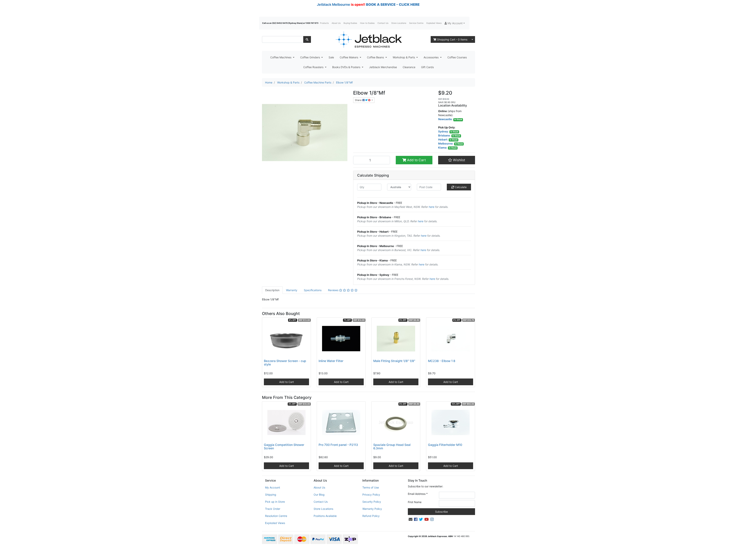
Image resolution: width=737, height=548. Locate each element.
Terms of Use (370, 487)
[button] (454, 23)
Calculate (460, 187)
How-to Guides (367, 23)
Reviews (333, 290)
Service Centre (416, 23)
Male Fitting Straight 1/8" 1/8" (394, 361)
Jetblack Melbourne (333, 4)
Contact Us (383, 23)
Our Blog (319, 494)
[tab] (272, 290)
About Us (336, 23)
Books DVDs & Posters (346, 67)
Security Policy (371, 501)
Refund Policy (371, 515)
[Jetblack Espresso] (368, 39)
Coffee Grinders (310, 57)
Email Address (418, 493)
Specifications (312, 290)
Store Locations (398, 23)
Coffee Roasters (313, 67)
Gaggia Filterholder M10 (445, 445)
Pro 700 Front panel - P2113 (338, 445)
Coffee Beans (376, 57)
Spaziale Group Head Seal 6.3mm (392, 446)
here (431, 206)
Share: (359, 100)
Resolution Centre (276, 515)
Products (324, 23)
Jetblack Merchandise (383, 67)
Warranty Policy (372, 508)
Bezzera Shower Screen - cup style (285, 362)
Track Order (272, 508)
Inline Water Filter (331, 361)
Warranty (291, 290)
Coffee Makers (349, 57)
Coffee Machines (281, 57)
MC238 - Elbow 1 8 (441, 361)
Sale (331, 57)
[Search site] (307, 39)
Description (272, 290)
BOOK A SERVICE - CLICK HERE (393, 4)
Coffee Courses (457, 57)
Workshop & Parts (404, 57)
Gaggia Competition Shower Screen (284, 446)
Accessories (431, 57)
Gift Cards (427, 67)
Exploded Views (433, 23)
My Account (272, 487)
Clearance (409, 67)
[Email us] (410, 519)
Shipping (270, 494)
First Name (414, 502)
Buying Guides (350, 23)
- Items (452, 39)
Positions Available (325, 515)
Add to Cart (416, 160)
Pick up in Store (275, 501)
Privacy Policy (371, 494)
